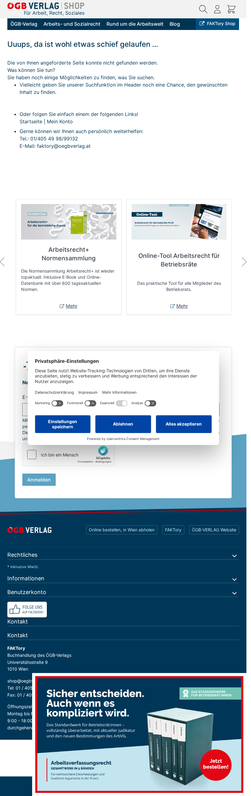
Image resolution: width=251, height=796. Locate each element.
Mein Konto (60, 121)
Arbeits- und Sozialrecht (71, 24)
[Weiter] (244, 261)
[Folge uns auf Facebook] (123, 609)
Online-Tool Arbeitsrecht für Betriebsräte (179, 260)
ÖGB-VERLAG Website (214, 529)
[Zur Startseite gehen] (45, 5)
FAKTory (173, 529)
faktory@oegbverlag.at (64, 146)
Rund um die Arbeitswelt (135, 24)
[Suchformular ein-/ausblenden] (203, 9)
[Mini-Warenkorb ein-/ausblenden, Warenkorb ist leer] (231, 9)
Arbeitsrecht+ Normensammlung (69, 254)
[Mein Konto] (217, 9)
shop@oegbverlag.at (28, 680)
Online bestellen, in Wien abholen (122, 529)
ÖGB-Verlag (23, 24)
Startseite (31, 121)
